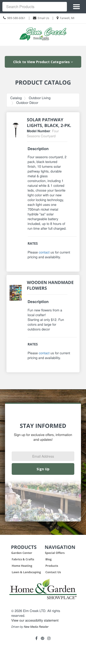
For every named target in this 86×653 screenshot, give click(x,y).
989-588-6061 (16, 18)
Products (51, 566)
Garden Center (21, 553)
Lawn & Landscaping (26, 572)
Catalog (16, 97)
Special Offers (55, 553)
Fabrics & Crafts (23, 559)
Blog (48, 559)
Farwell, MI (67, 18)
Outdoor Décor (27, 102)
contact (44, 252)
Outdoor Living (39, 97)
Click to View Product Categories (42, 62)
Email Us (43, 18)
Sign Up (43, 469)
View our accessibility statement (35, 620)
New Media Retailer (36, 627)
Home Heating (22, 566)
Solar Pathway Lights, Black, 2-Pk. (49, 122)
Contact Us (53, 572)
